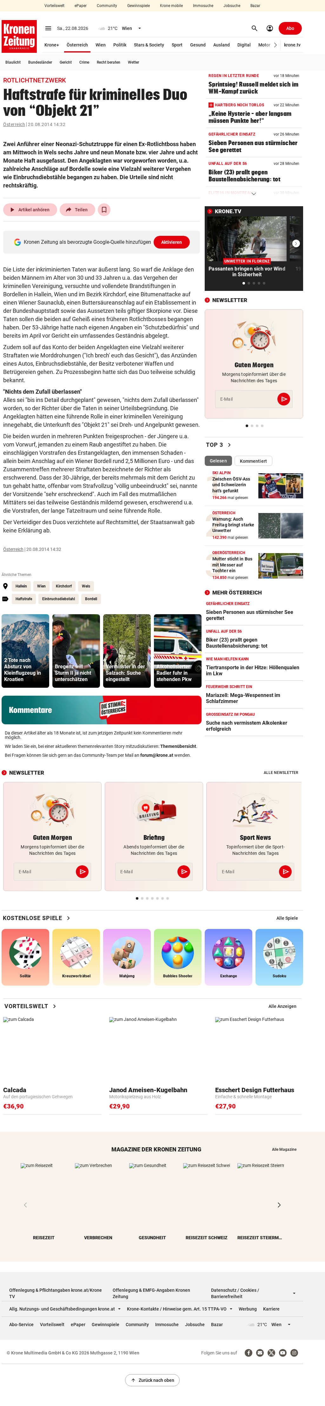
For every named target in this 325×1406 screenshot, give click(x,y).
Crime (84, 62)
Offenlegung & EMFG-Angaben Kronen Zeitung (151, 1293)
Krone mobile (171, 6)
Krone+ (51, 44)
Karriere (271, 1308)
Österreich (77, 44)
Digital (244, 44)
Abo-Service (21, 1324)
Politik (119, 44)
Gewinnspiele (138, 6)
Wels (86, 586)
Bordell (91, 599)
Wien (101, 44)
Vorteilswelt (54, 6)
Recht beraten (108, 62)
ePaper (81, 6)
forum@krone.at (156, 755)
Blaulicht (13, 62)
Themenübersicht (178, 746)
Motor (264, 44)
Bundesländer (40, 62)
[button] (275, 45)
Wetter (133, 62)
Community (107, 6)
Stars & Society (149, 44)
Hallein (21, 586)
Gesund (198, 44)
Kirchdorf (64, 586)
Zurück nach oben (152, 1380)
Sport (177, 44)
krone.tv (292, 44)
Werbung (248, 1308)
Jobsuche (231, 6)
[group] (25, 651)
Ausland (221, 44)
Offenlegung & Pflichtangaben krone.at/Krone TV (55, 1293)
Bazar (255, 6)
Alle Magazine (284, 1149)
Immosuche (203, 6)
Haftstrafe (24, 599)
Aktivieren (171, 242)
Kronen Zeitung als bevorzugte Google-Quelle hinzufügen (103, 242)
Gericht (66, 62)
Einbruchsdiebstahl (58, 599)
